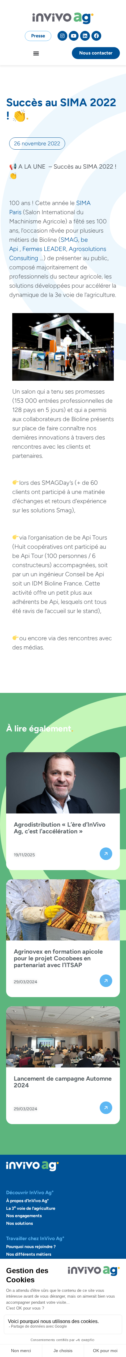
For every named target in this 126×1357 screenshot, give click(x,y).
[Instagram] (62, 36)
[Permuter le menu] (36, 53)
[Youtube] (74, 36)
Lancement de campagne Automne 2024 (63, 1082)
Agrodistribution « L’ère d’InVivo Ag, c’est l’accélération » (60, 828)
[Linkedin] (85, 36)
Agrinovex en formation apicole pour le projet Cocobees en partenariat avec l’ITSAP (58, 958)
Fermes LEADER (44, 248)
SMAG (69, 239)
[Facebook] (96, 36)
